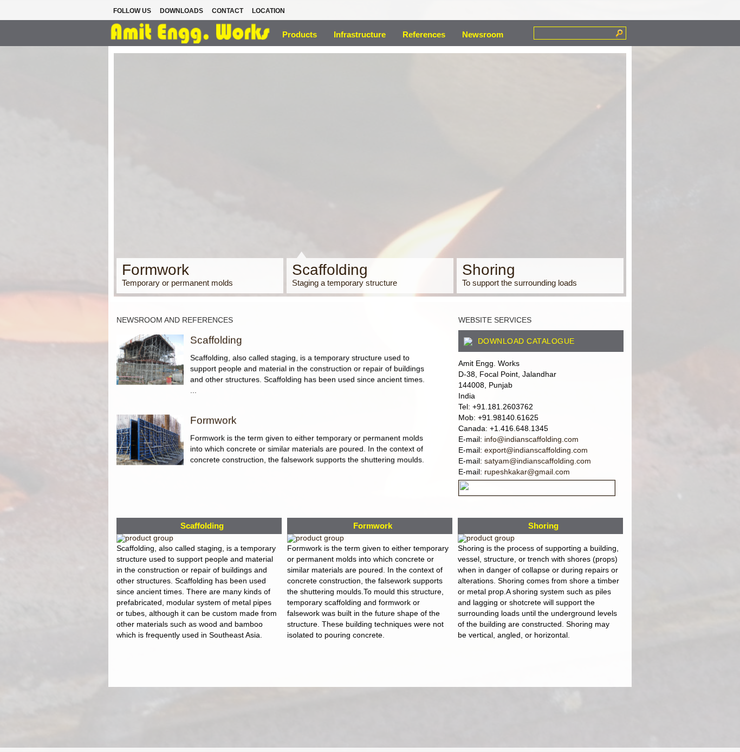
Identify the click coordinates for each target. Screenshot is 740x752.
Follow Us (132, 11)
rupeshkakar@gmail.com (527, 471)
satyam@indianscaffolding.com (537, 461)
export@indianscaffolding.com (536, 450)
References (424, 34)
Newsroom (482, 34)
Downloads (181, 11)
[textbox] (573, 32)
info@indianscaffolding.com (531, 439)
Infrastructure (360, 34)
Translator (575, 11)
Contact (227, 11)
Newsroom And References (174, 320)
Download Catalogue (525, 341)
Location (268, 11)
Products (299, 34)
